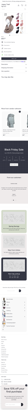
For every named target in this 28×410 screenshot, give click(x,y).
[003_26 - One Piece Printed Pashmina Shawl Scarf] (11, 124)
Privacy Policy (4, 372)
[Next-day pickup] (14, 265)
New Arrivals (3, 339)
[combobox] (14, 9)
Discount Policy (4, 370)
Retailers (3, 368)
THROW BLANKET (5, 354)
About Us (3, 362)
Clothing (3, 347)
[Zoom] (22, 31)
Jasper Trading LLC (5, 5)
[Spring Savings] (14, 218)
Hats (2, 343)
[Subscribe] (22, 404)
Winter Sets (3, 349)
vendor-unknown (15, 109)
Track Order (3, 366)
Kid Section (3, 353)
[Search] (25, 9)
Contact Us (3, 364)
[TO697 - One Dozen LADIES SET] (11, 92)
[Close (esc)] (26, 385)
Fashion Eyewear (4, 356)
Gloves (2, 341)
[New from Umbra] (14, 241)
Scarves (3, 345)
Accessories (3, 351)
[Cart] (22, 5)
